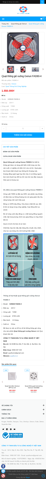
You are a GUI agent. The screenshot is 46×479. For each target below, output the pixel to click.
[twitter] (3, 429)
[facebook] (7, 429)
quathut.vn (14, 356)
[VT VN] (23, 10)
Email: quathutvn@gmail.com (31, 455)
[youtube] (14, 429)
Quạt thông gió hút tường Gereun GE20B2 (33, 387)
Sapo (28, 477)
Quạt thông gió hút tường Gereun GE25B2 (12, 387)
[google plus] (10, 429)
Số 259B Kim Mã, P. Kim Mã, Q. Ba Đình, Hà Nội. (24, 464)
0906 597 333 (15, 455)
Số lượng (4, 124)
